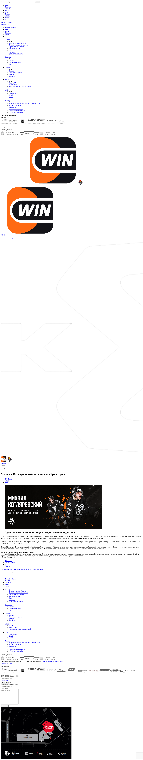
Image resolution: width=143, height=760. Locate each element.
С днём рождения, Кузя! (23, 569)
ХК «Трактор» (9, 479)
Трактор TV (12, 83)
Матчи (11, 64)
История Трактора (15, 105)
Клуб (6, 12)
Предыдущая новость (8, 569)
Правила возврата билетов (17, 43)
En (5, 19)
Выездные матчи (14, 48)
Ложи (10, 50)
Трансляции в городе (16, 54)
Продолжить (5, 680)
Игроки (11, 71)
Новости (7, 5)
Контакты (8, 31)
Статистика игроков (15, 72)
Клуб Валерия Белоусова (17, 110)
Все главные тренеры (16, 109)
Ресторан (12, 52)
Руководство (13, 93)
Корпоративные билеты (16, 47)
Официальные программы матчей (20, 86)
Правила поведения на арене (18, 45)
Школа (11, 97)
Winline (7, 17)
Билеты (7, 40)
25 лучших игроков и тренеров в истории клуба (24, 103)
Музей (11, 95)
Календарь (12, 60)
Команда (7, 9)
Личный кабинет (10, 27)
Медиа (7, 10)
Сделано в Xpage (6, 663)
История (7, 14)
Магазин (7, 16)
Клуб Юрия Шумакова (16, 112)
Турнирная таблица (15, 62)
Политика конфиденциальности (53, 661)
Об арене (8, 33)
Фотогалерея (13, 85)
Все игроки (12, 107)
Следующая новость (38, 569)
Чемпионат (8, 7)
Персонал (12, 76)
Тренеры (11, 74)
